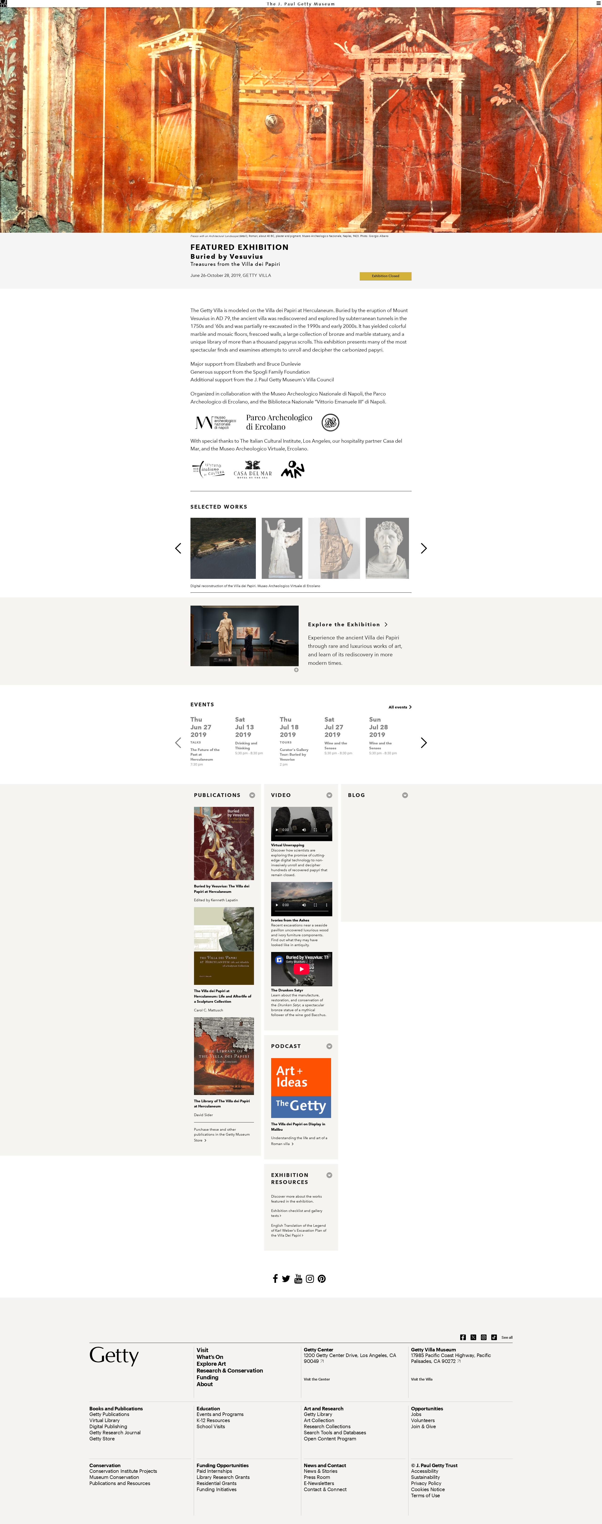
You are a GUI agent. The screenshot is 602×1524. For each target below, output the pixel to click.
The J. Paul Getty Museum (301, 4)
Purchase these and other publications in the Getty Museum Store (222, 1134)
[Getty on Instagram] (484, 1337)
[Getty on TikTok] (494, 1337)
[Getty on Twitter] (473, 1337)
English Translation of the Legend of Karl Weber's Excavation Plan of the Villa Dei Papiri (298, 1230)
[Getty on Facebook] (463, 1337)
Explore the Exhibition (346, 624)
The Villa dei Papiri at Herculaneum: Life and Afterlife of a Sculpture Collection (222, 996)
